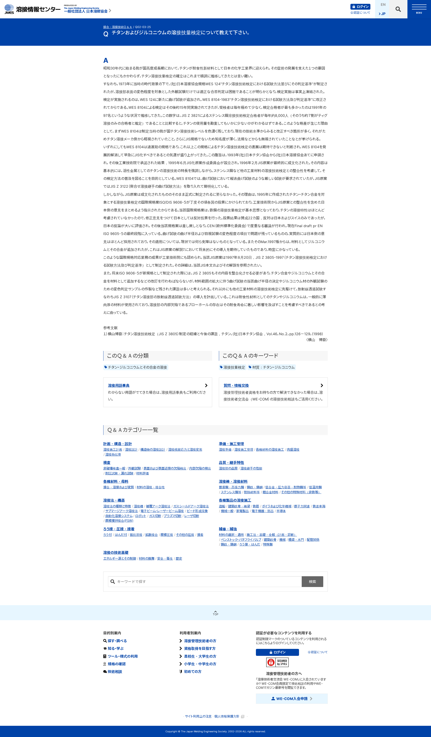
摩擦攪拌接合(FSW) (119, 520)
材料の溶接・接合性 (151, 487)
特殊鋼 (268, 544)
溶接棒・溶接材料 (233, 481)
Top (215, 614)
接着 (200, 535)
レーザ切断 (191, 516)
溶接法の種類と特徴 (117, 506)
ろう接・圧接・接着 (118, 529)
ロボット (140, 516)
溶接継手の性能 (251, 468)
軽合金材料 (270, 492)
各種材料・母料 (115, 481)
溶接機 (138, 506)
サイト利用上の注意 (198, 716)
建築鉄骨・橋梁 (239, 506)
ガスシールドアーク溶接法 (191, 506)
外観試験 (134, 468)
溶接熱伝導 (113, 454)
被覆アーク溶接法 (158, 506)
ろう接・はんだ (249, 544)
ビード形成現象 (197, 511)
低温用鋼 (315, 487)
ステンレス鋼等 (231, 492)
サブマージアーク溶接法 (121, 511)
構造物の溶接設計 (152, 449)
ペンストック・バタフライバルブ (241, 539)
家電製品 (242, 511)
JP (383, 13)
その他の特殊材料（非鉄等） (301, 492)
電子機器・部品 (263, 511)
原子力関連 (302, 506)
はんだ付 (121, 535)
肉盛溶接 (293, 449)
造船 (222, 506)
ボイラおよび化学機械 (276, 506)
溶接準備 (225, 449)
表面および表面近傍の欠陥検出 (164, 468)
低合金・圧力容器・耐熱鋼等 (285, 487)
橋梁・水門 (296, 539)
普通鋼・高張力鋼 (231, 487)
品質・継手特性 (231, 462)
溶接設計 (131, 449)
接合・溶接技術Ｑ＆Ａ (117, 27)
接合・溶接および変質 (118, 487)
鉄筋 (256, 506)
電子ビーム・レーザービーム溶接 (162, 511)
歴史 (179, 558)
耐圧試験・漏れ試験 (119, 473)
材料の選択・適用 (231, 535)
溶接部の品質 (228, 468)
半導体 (281, 511)
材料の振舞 (146, 558)
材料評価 (142, 473)
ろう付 (107, 535)
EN (383, 4)
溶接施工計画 (112, 449)
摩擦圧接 (167, 535)
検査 (106, 462)
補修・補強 (228, 529)
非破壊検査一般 (114, 468)
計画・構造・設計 (117, 443)
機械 (282, 539)
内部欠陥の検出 (200, 468)
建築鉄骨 (270, 539)
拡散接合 (151, 535)
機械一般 (227, 511)
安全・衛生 (165, 558)
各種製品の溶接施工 (235, 500)
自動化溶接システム (118, 516)
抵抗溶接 (136, 535)
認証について (362, 12)
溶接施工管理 (243, 449)
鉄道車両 (319, 506)
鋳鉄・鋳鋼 (255, 487)
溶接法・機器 (114, 500)
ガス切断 (155, 516)
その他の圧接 (185, 535)
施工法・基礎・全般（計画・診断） (272, 535)
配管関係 (313, 539)
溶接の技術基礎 (115, 552)
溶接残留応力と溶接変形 (185, 449)
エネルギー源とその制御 (119, 558)
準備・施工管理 (231, 443)
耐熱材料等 (252, 492)
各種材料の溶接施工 (270, 449)
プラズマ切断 (172, 516)
